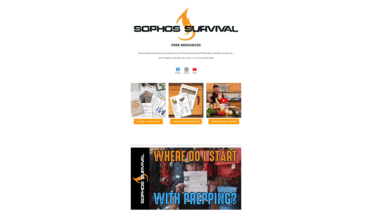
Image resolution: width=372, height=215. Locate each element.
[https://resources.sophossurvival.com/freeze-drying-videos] (223, 100)
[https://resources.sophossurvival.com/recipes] (186, 100)
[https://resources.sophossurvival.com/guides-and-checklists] (148, 100)
